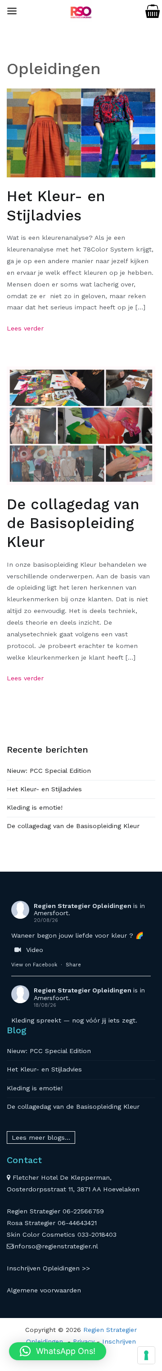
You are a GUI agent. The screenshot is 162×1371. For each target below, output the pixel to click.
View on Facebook (34, 965)
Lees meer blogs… (41, 1137)
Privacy (83, 1341)
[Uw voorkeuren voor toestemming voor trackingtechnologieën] (146, 1355)
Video (34, 949)
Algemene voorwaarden (44, 1290)
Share (73, 965)
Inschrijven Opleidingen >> (48, 1268)
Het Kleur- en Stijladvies (44, 789)
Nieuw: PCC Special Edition (49, 770)
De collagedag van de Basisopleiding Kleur (73, 523)
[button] (57, 1351)
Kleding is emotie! (35, 807)
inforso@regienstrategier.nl (55, 1246)
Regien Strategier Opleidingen (82, 905)
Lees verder (25, 328)
